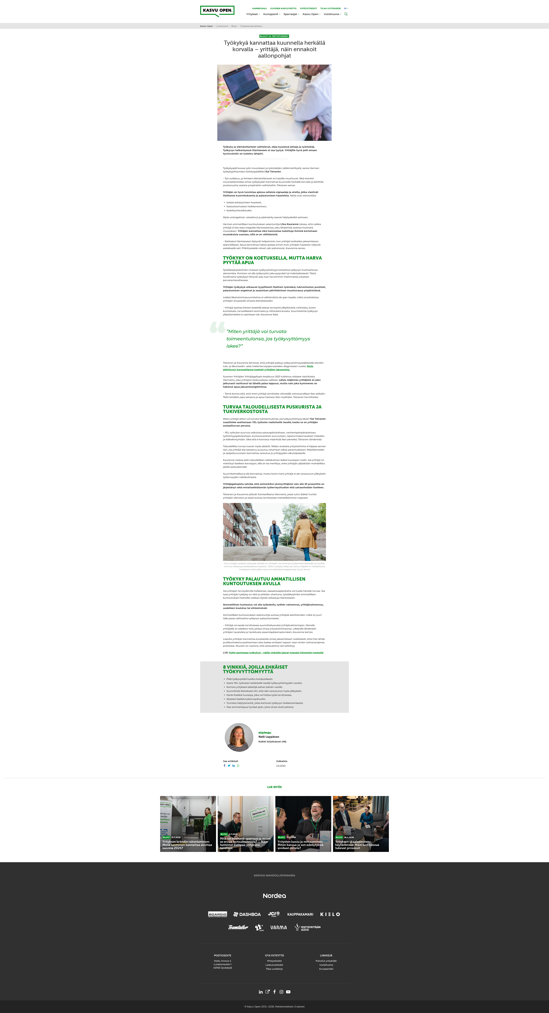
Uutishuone (331, 14)
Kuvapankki (326, 969)
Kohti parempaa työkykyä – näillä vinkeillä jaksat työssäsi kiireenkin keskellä (276, 652)
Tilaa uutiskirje (274, 969)
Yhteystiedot (274, 961)
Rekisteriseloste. (285, 1006)
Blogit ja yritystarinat (274, 36)
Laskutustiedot (274, 965)
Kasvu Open (310, 14)
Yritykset (252, 14)
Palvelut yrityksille (326, 961)
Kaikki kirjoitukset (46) (272, 741)
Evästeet (300, 1006)
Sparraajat (290, 14)
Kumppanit (270, 14)
